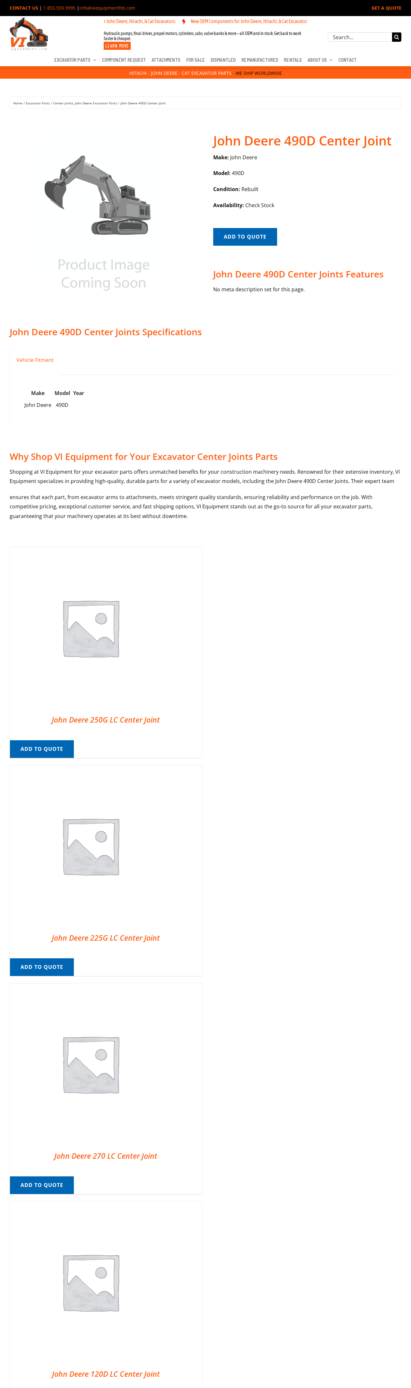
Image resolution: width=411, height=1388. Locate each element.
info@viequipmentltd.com (107, 8)
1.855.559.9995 (59, 8)
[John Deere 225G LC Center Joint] (90, 769)
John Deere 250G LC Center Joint (106, 720)
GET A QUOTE (386, 8)
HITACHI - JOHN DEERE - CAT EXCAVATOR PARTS (180, 73)
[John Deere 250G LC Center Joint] (90, 551)
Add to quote (245, 236)
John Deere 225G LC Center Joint (106, 938)
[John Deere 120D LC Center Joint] (90, 1205)
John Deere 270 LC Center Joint (105, 1156)
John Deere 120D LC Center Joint (106, 1374)
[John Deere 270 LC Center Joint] (90, 987)
